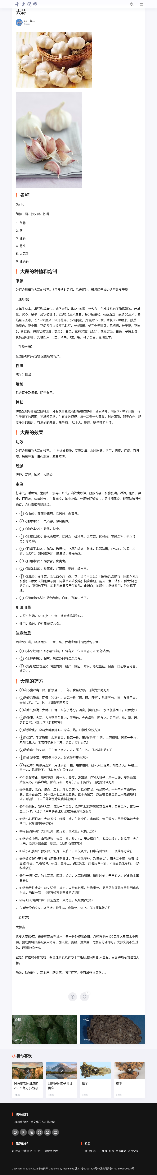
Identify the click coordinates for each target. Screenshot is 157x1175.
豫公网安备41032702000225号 (117, 1168)
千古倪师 (43, 1168)
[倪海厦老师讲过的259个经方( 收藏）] (27, 1070)
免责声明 (121, 1151)
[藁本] (129, 1070)
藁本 (119, 1083)
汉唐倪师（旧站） (32, 1151)
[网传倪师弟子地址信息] (61, 1070)
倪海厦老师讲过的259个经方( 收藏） (27, 1085)
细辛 (85, 1083)
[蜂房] (112, 1029)
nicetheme (68, 1168)
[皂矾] (44, 1029)
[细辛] (95, 1070)
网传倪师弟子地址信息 (60, 1085)
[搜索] (131, 4)
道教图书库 (51, 1151)
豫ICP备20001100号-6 (87, 1168)
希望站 (16, 1151)
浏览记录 (133, 1151)
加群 (104, 1151)
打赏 (111, 1151)
